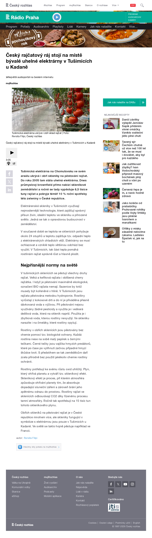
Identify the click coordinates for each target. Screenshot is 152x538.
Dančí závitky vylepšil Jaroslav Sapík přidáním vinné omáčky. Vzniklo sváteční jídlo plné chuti (132, 127)
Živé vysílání (50, 482)
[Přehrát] (11, 153)
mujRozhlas (75, 5)
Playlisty (58, 26)
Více (133, 26)
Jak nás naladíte (101, 26)
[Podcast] (8, 164)
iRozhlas (48, 5)
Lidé (70, 26)
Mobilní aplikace (53, 496)
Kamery (132, 20)
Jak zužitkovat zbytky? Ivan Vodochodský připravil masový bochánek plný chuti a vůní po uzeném (132, 173)
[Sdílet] (14, 164)
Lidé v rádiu (82, 491)
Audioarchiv (134, 17)
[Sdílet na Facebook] (9, 173)
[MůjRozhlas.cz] (12, 83)
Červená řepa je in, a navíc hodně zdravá (133, 193)
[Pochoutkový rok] (76, 38)
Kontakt (120, 26)
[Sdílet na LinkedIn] (9, 189)
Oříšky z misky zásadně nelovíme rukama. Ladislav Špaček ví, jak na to (133, 235)
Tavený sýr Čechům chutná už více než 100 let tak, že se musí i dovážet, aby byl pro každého (134, 150)
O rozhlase (102, 5)
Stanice (88, 5)
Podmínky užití (122, 523)
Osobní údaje (106, 523)
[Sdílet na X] (9, 181)
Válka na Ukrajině (21, 482)
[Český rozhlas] (19, 5)
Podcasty (49, 491)
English (136, 523)
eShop (15, 496)
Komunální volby (21, 487)
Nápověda (81, 487)
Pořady (25, 26)
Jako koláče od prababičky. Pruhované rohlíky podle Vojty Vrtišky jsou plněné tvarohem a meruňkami (134, 212)
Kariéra (80, 496)
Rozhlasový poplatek (87, 505)
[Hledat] (142, 5)
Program (60, 5)
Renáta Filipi (18, 136)
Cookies (92, 523)
